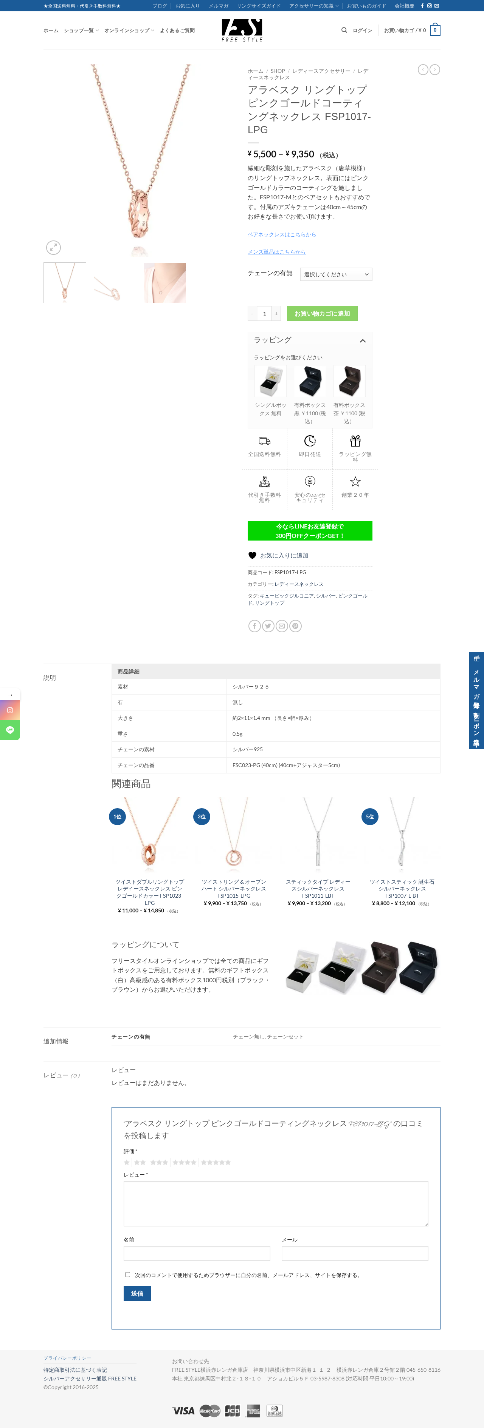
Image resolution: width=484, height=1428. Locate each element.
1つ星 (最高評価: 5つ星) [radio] (126, 1163)
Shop (278, 71)
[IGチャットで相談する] (10, 710)
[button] (412, 30)
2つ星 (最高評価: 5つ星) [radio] (139, 1163)
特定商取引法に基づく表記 (75, 1369)
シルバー (326, 596)
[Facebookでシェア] (254, 626)
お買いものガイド (366, 6)
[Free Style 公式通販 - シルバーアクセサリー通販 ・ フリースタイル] (242, 30)
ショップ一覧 (79, 30)
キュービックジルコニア (287, 596)
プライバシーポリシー (67, 1358)
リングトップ (269, 603)
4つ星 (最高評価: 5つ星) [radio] (183, 1163)
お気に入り (187, 6)
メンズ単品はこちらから (277, 251)
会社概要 (404, 6)
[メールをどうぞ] (436, 6)
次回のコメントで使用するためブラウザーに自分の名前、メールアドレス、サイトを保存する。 (249, 1275)
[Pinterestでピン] (295, 626)
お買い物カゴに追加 (323, 313)
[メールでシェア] (282, 626)
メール (290, 1239)
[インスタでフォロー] (429, 6)
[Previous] (57, 160)
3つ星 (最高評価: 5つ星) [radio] (158, 1163)
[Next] (223, 160)
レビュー (136, 1174)
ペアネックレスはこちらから (282, 234)
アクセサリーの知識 (311, 6)
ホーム (51, 30)
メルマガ (218, 6)
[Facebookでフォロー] (422, 6)
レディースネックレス (299, 584)
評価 (131, 1151)
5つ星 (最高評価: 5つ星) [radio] (215, 1163)
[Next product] (423, 69)
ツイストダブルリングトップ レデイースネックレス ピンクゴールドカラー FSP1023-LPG (149, 892)
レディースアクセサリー (321, 71)
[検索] (344, 30)
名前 (129, 1239)
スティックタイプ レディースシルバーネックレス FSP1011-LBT (318, 888)
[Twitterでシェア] (268, 626)
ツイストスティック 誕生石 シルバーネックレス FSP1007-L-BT (402, 888)
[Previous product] (435, 69)
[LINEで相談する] (10, 730)
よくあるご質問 (177, 30)
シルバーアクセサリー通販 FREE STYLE (90, 1378)
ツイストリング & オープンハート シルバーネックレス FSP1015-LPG (234, 888)
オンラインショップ (126, 30)
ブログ (159, 6)
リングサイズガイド (259, 6)
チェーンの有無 (270, 273)
